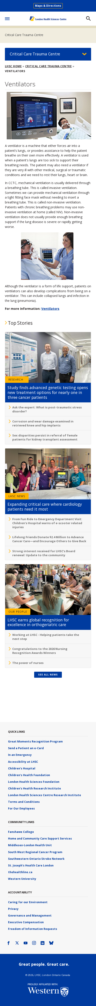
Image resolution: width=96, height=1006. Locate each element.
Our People (17, 612)
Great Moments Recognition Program (35, 741)
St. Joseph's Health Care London (31, 865)
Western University (22, 879)
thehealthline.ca (20, 872)
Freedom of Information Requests (32, 929)
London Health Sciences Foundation (33, 782)
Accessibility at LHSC (23, 762)
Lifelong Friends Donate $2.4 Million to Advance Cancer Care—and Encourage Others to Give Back (49, 539)
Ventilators (50, 308)
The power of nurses (28, 663)
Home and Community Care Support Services (40, 838)
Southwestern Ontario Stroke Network (36, 859)
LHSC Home (13, 66)
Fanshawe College (21, 832)
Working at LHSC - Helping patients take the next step (45, 637)
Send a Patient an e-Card (26, 748)
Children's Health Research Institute (34, 788)
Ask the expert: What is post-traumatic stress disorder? (47, 409)
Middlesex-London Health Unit (30, 845)
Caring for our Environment (28, 902)
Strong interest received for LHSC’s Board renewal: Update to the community (43, 553)
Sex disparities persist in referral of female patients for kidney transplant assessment (44, 437)
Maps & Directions (48, 6)
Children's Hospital (21, 768)
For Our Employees (21, 808)
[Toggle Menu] (7, 17)
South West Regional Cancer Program (35, 852)
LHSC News (16, 496)
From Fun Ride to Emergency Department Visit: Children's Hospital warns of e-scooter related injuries (47, 523)
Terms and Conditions (24, 802)
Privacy (13, 909)
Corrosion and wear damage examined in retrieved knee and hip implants (42, 423)
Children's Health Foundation (29, 775)
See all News (48, 674)
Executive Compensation (26, 922)
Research (15, 379)
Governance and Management (30, 915)
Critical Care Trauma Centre (24, 35)
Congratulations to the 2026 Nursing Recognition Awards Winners (39, 651)
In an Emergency (20, 755)
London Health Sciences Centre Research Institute (44, 795)
